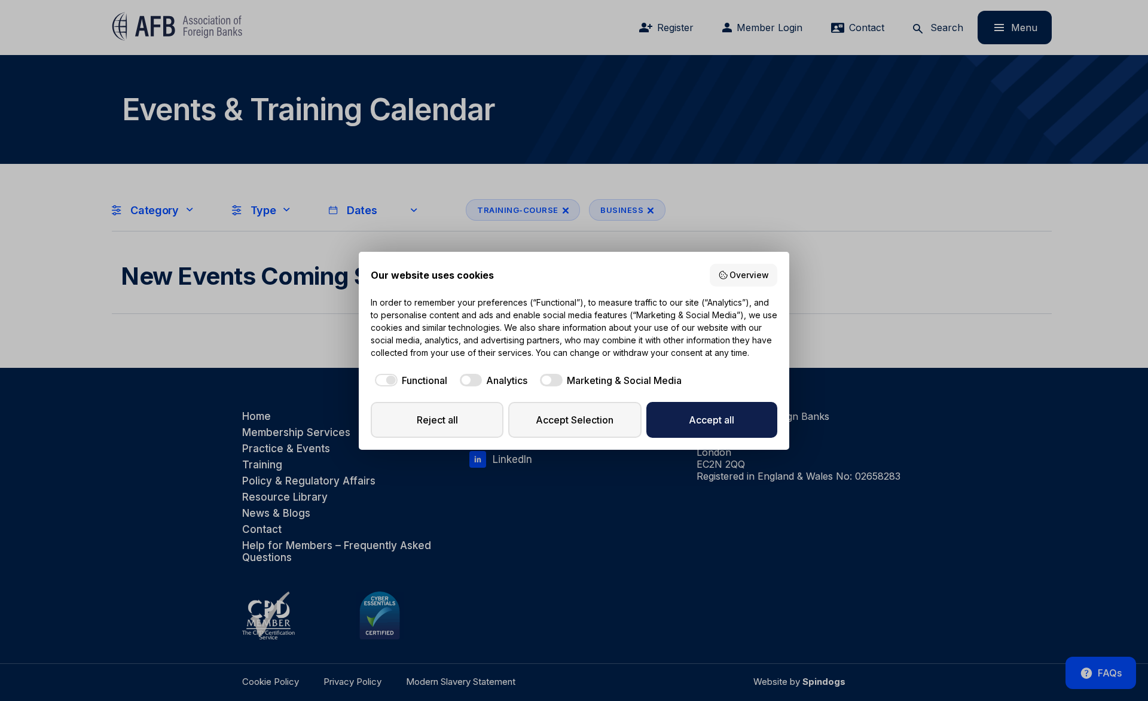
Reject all (437, 420)
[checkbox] (409, 380)
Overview (749, 275)
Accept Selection (574, 420)
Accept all (711, 420)
